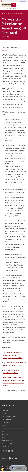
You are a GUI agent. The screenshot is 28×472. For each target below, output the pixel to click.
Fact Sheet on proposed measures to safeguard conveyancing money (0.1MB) (13, 355)
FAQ (3, 431)
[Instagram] (9, 451)
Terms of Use (5, 446)
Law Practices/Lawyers (9, 416)
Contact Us (5, 434)
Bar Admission (6, 419)
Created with (5, 458)
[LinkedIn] (12, 451)
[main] (14, 205)
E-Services (5, 422)
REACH (4, 437)
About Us (5, 410)
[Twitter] (6, 451)
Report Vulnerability (7, 440)
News (4, 413)
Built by (3, 461)
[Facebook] (3, 451)
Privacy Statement (7, 443)
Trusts (4, 425)
